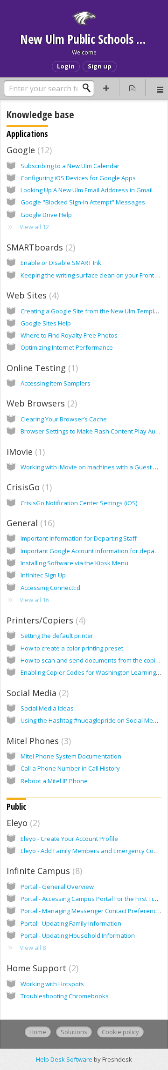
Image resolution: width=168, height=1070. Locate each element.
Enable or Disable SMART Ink (61, 262)
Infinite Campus (43, 870)
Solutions (74, 1032)
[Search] (89, 88)
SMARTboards (40, 247)
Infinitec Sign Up (43, 575)
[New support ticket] (106, 87)
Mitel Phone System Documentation (71, 756)
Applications (27, 133)
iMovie (24, 451)
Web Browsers (41, 403)
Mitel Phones (38, 740)
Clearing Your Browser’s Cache (64, 419)
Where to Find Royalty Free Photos (69, 335)
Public (16, 806)
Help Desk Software (65, 1059)
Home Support (41, 968)
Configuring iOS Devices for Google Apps (78, 178)
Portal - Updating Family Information (71, 923)
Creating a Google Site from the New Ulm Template (92, 311)
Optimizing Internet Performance (67, 347)
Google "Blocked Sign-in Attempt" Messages (83, 202)
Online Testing (41, 367)
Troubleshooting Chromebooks (65, 996)
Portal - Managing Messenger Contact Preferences (92, 911)
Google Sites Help (46, 323)
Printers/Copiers (45, 620)
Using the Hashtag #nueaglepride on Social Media (91, 720)
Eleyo (22, 822)
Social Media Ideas (47, 708)
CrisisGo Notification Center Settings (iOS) (79, 503)
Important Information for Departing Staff (79, 538)
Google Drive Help (46, 214)
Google (28, 150)
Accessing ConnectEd (50, 587)
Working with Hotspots (52, 984)
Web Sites (31, 295)
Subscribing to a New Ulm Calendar (70, 166)
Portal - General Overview (57, 886)
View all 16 (34, 600)
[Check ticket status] (132, 87)
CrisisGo (28, 487)
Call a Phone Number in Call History (70, 768)
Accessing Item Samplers (56, 383)
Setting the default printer (57, 635)
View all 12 (34, 227)
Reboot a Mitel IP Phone (54, 781)
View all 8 (33, 947)
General (29, 522)
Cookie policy (120, 1032)
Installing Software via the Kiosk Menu (74, 563)
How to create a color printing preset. (73, 648)
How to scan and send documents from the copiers (93, 660)
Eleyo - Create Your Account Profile (69, 838)
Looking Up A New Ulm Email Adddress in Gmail (87, 190)
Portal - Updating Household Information (78, 935)
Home (37, 1032)
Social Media (36, 692)
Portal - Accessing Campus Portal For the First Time (91, 898)
